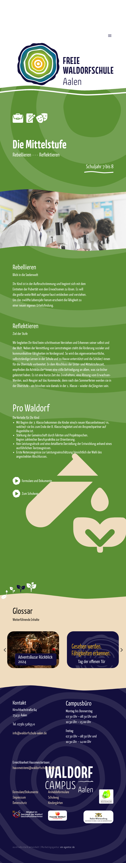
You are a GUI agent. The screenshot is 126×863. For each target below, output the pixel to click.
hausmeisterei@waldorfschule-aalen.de (35, 768)
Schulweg (53, 797)
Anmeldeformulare (58, 792)
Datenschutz (20, 803)
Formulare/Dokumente (25, 792)
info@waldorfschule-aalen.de (30, 733)
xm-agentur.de (67, 847)
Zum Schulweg (30, 493)
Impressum (19, 797)
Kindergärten (55, 803)
